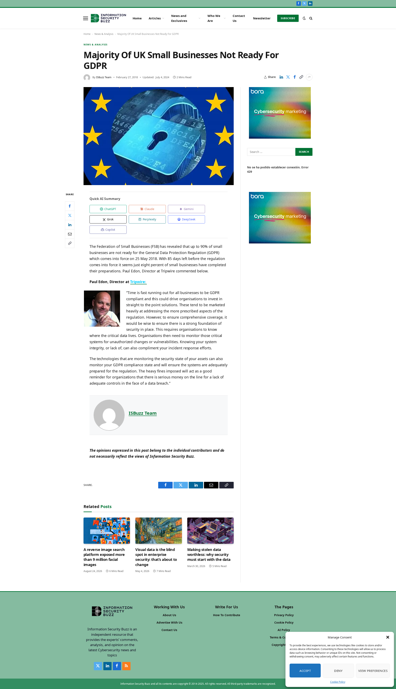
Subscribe (288, 18)
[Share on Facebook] (294, 77)
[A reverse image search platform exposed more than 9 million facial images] (107, 531)
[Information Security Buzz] (108, 18)
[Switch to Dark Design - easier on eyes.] (304, 18)
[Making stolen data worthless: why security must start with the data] (210, 531)
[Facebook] (69, 206)
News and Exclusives (179, 18)
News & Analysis (103, 34)
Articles (155, 18)
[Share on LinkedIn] (281, 77)
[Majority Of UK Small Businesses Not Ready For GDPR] (159, 136)
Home (137, 18)
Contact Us (239, 18)
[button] (388, 637)
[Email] (69, 234)
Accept (305, 671)
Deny (338, 671)
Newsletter (262, 18)
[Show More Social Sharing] (309, 77)
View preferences (373, 671)
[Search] (310, 18)
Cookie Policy (337, 682)
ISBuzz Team (103, 77)
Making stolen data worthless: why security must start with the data (209, 554)
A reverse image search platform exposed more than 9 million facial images (104, 557)
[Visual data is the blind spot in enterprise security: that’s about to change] (158, 531)
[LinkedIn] (69, 224)
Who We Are (213, 18)
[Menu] (85, 18)
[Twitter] (69, 215)
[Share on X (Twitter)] (288, 77)
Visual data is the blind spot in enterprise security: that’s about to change (156, 557)
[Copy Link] (301, 77)
